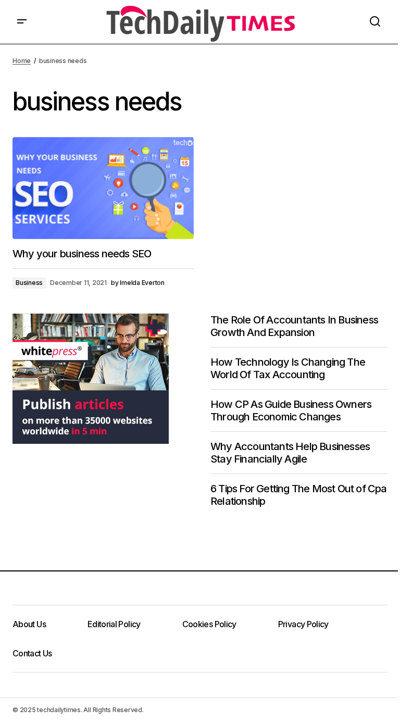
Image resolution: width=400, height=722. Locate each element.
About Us (29, 624)
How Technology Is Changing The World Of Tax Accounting (287, 368)
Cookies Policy (209, 624)
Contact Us (32, 653)
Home (21, 61)
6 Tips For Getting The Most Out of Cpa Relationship (298, 494)
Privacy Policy (303, 624)
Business (29, 283)
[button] (21, 22)
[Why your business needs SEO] (103, 188)
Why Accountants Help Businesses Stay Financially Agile (290, 452)
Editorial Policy (114, 624)
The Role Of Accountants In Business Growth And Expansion (294, 326)
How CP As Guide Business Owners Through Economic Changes (290, 410)
